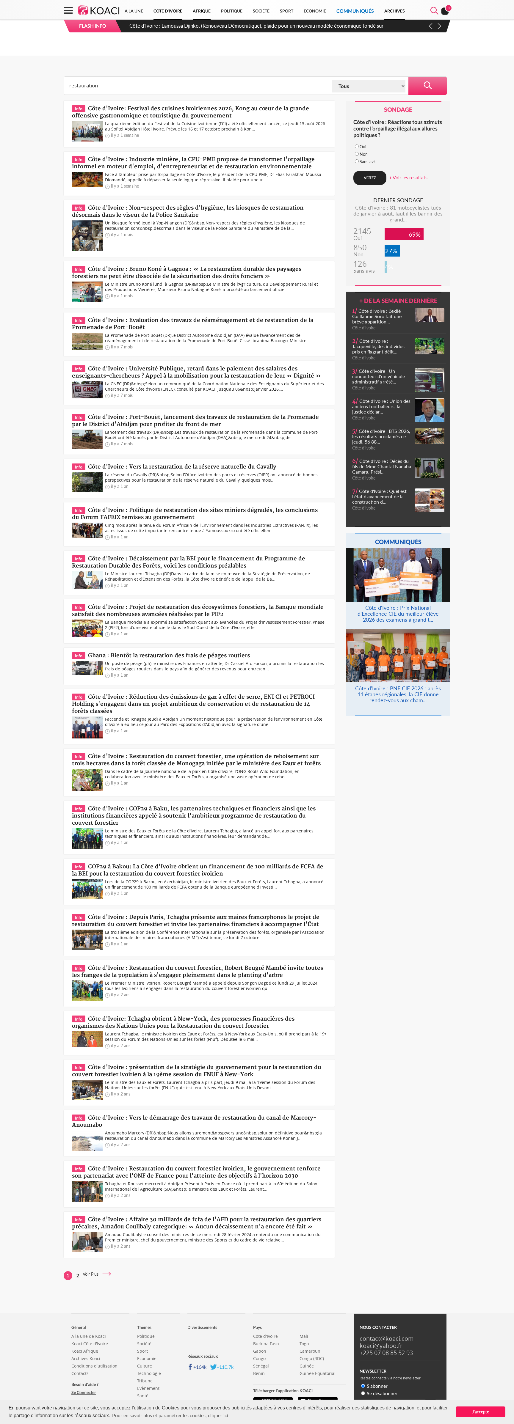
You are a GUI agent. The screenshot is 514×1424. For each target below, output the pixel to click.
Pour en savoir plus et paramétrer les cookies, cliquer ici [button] (170, 1415)
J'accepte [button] (480, 1411)
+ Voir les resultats (408, 177)
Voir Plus (92, 1274)
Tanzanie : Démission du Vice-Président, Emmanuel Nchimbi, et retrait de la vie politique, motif (233, 26)
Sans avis (368, 161)
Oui (363, 146)
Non (364, 154)
